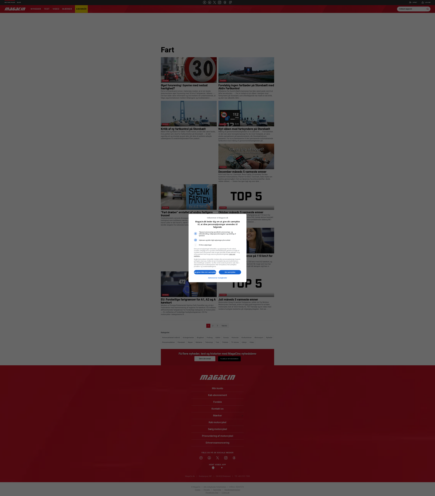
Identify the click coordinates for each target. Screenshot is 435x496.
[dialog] (217, 248)
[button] (217, 245)
